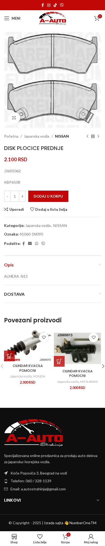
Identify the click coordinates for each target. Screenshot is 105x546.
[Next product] (98, 136)
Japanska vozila (36, 136)
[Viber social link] (61, 5)
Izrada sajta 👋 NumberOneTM (70, 522)
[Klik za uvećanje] (14, 118)
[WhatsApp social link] (36, 243)
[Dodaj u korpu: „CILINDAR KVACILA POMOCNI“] (9, 356)
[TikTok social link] (55, 5)
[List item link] (52, 481)
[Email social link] (29, 243)
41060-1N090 (31, 234)
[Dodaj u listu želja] (43, 337)
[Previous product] (87, 136)
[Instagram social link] (49, 5)
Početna (11, 136)
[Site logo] (52, 18)
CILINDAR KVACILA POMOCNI (28, 368)
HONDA (39, 376)
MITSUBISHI (89, 382)
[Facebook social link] (43, 5)
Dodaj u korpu (48, 196)
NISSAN (62, 136)
